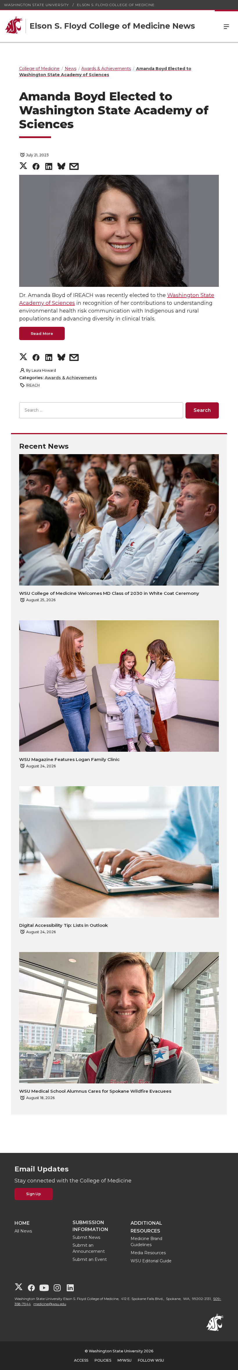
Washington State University (36, 5)
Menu (226, 26)
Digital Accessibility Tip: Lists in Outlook (63, 925)
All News (23, 1231)
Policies (103, 1360)
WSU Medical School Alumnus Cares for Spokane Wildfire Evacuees (95, 1091)
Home (22, 1223)
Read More (42, 333)
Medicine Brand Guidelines (146, 1241)
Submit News (86, 1237)
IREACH (33, 385)
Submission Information (90, 1226)
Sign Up (33, 1194)
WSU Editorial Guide (151, 1260)
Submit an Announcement (89, 1248)
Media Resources (148, 1252)
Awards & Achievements (71, 377)
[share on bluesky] (61, 167)
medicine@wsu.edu (49, 1304)
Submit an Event (90, 1259)
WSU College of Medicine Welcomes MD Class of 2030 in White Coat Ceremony (109, 593)
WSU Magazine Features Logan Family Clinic (69, 759)
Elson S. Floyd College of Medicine (116, 5)
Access (81, 1360)
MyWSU (124, 1360)
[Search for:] (101, 410)
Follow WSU (151, 1360)
